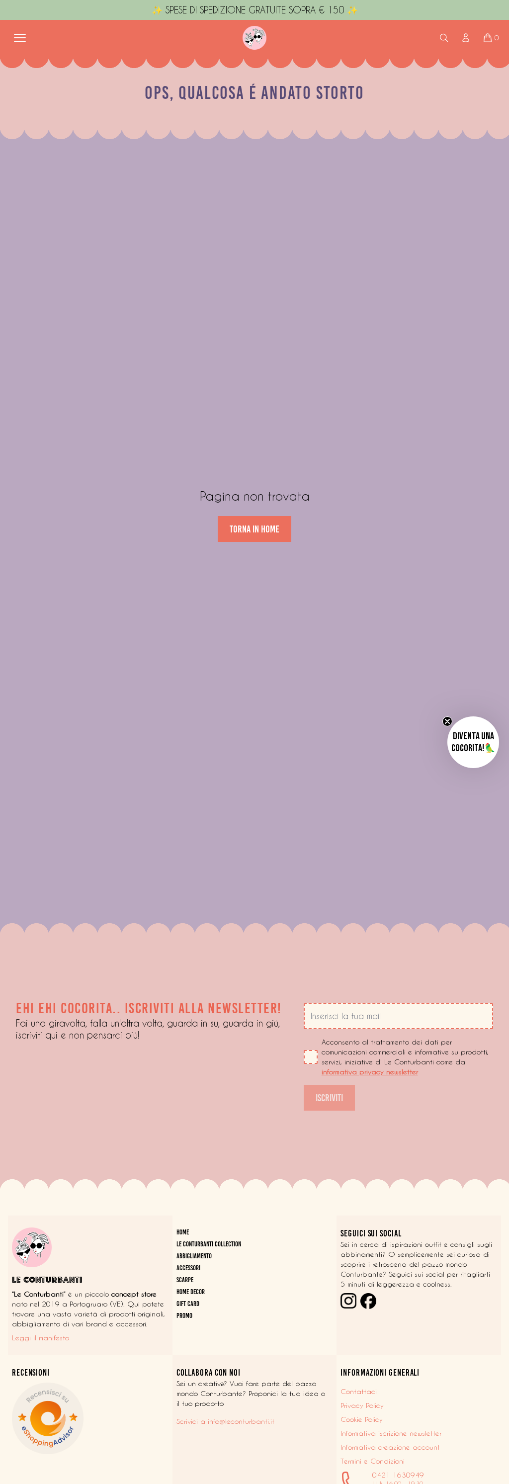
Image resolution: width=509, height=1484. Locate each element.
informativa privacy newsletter (370, 1072)
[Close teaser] (447, 721)
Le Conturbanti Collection (208, 1244)
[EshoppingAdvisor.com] (90, 1418)
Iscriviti (329, 1098)
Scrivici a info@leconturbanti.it (225, 1421)
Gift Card (187, 1304)
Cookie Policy (361, 1419)
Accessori (188, 1268)
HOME (182, 1232)
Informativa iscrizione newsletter (390, 1433)
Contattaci (358, 1392)
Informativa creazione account (390, 1447)
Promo (184, 1315)
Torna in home (254, 529)
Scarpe (184, 1280)
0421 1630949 (398, 1475)
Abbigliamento (194, 1256)
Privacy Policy (362, 1405)
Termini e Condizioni (372, 1461)
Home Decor (190, 1292)
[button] (473, 742)
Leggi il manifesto (40, 1338)
